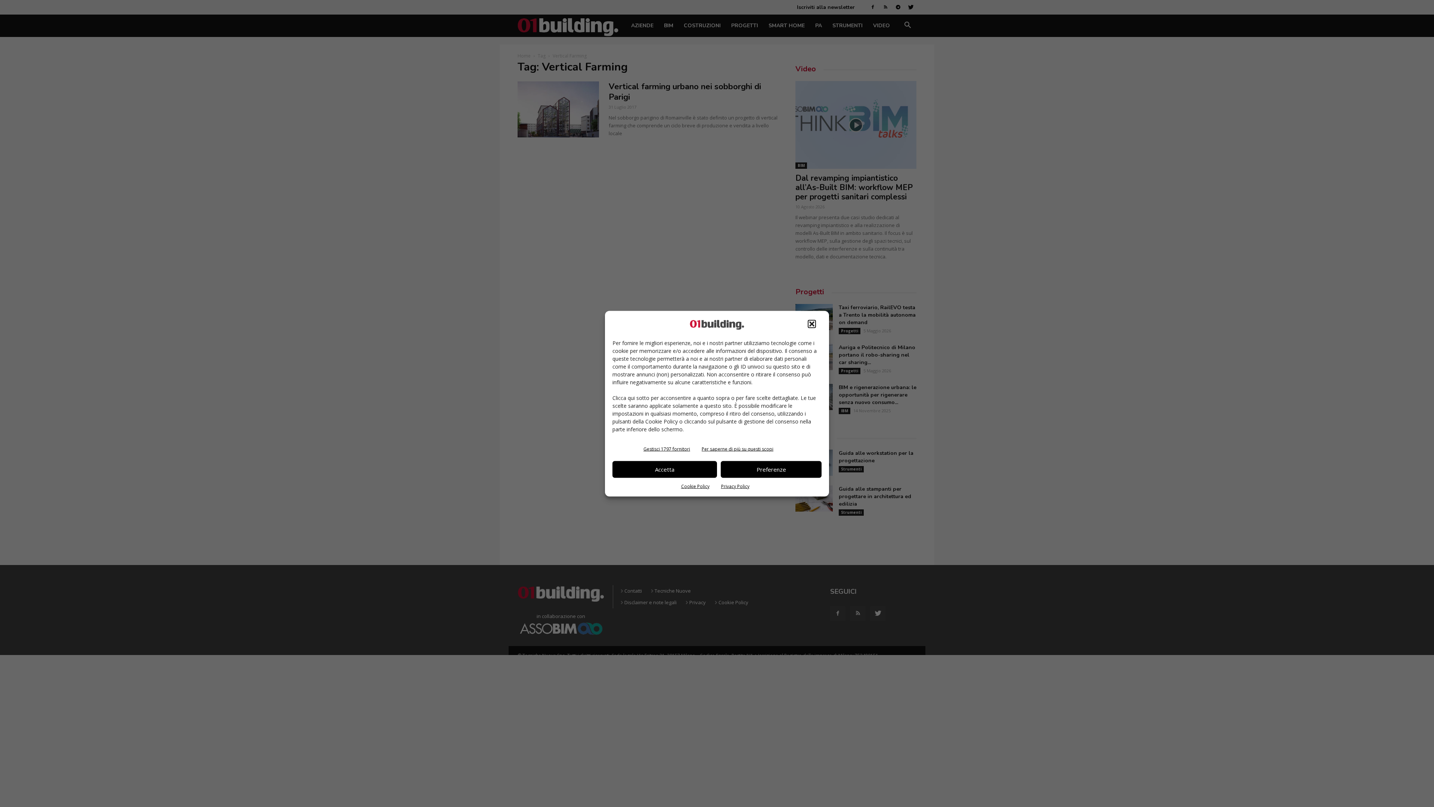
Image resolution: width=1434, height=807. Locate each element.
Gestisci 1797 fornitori (666, 449)
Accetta (664, 469)
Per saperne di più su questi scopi (737, 449)
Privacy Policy (735, 486)
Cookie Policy (695, 486)
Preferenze (771, 469)
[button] (812, 324)
